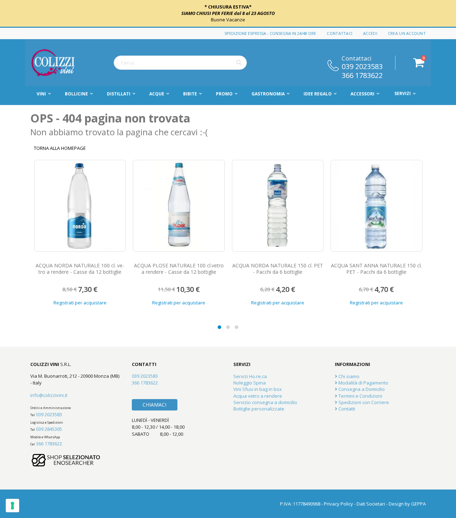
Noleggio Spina (249, 383)
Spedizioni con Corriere (363, 402)
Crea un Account (407, 33)
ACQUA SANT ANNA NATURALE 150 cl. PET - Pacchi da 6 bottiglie (376, 268)
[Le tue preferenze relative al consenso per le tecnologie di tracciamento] (12, 505)
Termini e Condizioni (359, 396)
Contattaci (339, 33)
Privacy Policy (338, 504)
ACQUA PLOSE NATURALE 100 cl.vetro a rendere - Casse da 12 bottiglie (179, 268)
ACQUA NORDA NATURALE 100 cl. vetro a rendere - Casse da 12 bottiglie (80, 268)
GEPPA (418, 504)
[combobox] (180, 63)
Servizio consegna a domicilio (265, 402)
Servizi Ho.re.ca (250, 376)
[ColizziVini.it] (60, 62)
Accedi (370, 33)
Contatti (346, 408)
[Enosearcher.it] (66, 470)
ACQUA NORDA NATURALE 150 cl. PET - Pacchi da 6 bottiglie (277, 268)
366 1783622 (362, 74)
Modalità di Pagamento (362, 383)
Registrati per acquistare (80, 302)
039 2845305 (49, 429)
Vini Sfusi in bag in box (257, 389)
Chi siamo (348, 376)
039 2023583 (362, 66)
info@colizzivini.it (48, 395)
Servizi (402, 93)
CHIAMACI (154, 404)
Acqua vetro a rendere (257, 396)
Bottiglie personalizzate (258, 408)
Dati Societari (371, 504)
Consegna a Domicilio (361, 389)
